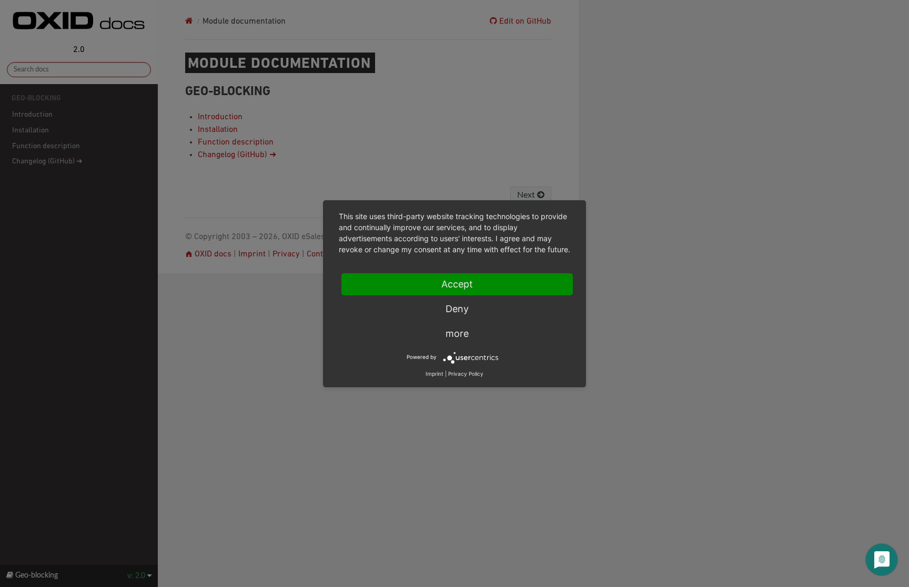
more (457, 333)
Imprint (434, 373)
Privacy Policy (465, 373)
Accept (457, 284)
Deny (457, 308)
